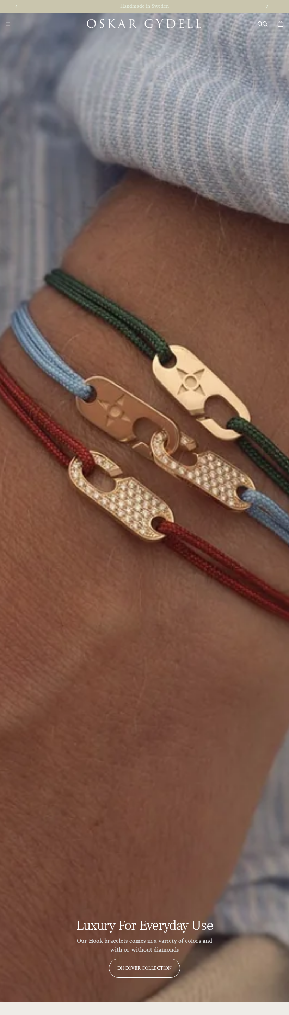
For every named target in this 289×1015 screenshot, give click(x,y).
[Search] (260, 24)
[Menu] (8, 24)
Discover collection (144, 968)
